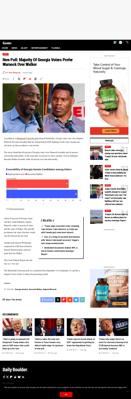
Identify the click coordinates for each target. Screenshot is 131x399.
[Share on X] (18, 78)
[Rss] (23, 377)
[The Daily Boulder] (7, 42)
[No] (128, 391)
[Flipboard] (11, 377)
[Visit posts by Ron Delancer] (4, 72)
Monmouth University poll (27, 138)
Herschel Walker (35, 289)
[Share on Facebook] (13, 78)
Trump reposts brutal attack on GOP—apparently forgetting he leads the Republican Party (81, 342)
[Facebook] (4, 377)
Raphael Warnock (49, 289)
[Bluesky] (19, 377)
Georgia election (21, 289)
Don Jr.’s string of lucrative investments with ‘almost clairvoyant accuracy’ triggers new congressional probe (60, 240)
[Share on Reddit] (29, 78)
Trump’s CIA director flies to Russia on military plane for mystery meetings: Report (116, 217)
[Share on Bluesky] (76, 299)
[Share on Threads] (35, 78)
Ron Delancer (15, 72)
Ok (66, 394)
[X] (7, 377)
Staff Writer (9, 353)
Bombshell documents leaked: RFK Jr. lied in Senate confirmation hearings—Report (59, 250)
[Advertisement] (65, 20)
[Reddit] (15, 377)
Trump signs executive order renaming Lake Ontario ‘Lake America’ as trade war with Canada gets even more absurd (60, 229)
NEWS (6, 54)
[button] (115, 42)
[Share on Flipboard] (24, 78)
